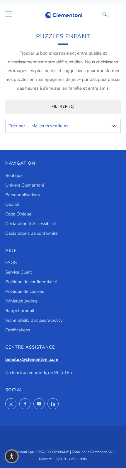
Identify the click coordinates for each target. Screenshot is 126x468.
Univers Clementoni (24, 185)
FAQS (11, 262)
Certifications (17, 330)
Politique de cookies (24, 291)
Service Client (18, 272)
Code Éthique (18, 214)
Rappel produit (19, 311)
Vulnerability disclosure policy (34, 320)
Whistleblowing (21, 301)
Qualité (12, 204)
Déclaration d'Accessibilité (30, 224)
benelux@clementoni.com (31, 359)
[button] (12, 456)
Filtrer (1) (63, 106)
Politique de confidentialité (31, 282)
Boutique (14, 175)
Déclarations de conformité (31, 233)
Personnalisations (22, 195)
